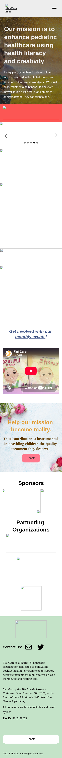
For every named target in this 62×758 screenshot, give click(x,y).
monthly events (30, 336)
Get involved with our (31, 331)
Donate (31, 458)
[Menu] (54, 8)
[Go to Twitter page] (40, 647)
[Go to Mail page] (31, 647)
